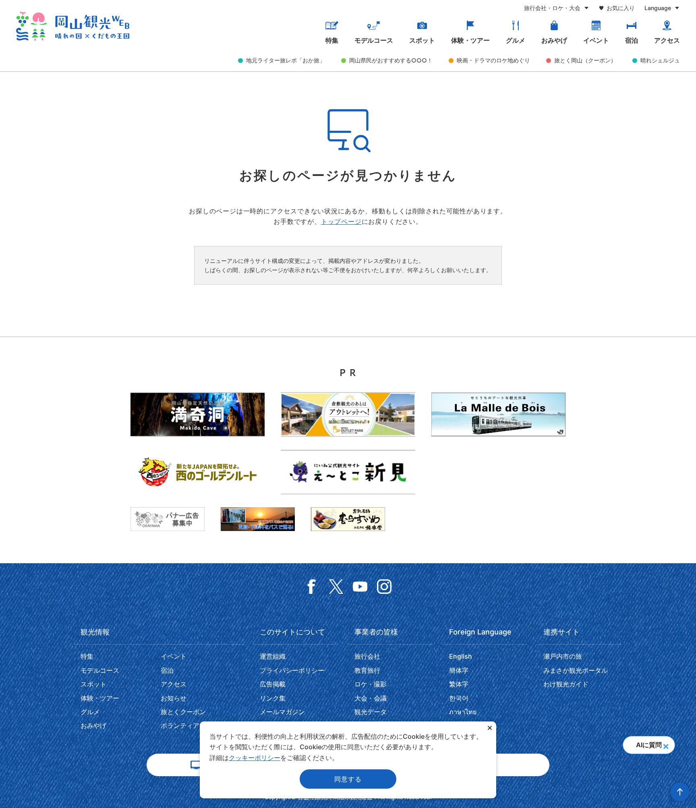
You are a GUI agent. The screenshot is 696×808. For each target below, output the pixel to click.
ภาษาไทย (462, 712)
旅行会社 (367, 656)
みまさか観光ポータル (575, 670)
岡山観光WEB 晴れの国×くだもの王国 (72, 26)
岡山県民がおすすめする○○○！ (391, 60)
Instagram (384, 586)
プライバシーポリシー (292, 670)
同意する (347, 779)
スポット (422, 40)
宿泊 (631, 40)
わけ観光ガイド (565, 684)
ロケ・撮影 (370, 684)
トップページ (341, 221)
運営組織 (273, 656)
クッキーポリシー (254, 758)
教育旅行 (367, 670)
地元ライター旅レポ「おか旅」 (285, 60)
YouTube (360, 586)
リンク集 (273, 698)
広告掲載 (273, 684)
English (460, 656)
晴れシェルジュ (660, 60)
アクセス (667, 40)
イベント (596, 40)
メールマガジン (282, 712)
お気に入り (621, 7)
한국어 (458, 698)
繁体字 (458, 684)
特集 (331, 40)
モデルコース (373, 40)
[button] (665, 744)
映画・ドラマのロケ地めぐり (493, 60)
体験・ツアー (470, 40)
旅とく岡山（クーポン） (585, 60)
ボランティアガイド (190, 725)
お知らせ (173, 698)
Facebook (311, 586)
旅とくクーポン (183, 712)
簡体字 (458, 670)
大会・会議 (370, 698)
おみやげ (554, 40)
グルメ (515, 40)
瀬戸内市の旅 (562, 656)
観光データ (370, 712)
